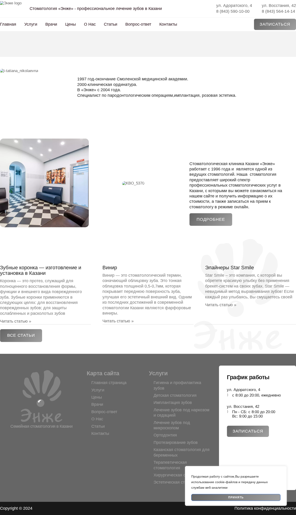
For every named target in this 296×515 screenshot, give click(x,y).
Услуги (30, 24)
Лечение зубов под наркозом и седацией (181, 413)
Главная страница (108, 382)
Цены (70, 24)
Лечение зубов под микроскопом (172, 425)
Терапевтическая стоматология (170, 465)
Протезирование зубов (176, 442)
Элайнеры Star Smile (229, 267)
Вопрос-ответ (138, 24)
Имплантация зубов (173, 402)
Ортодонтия (165, 435)
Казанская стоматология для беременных (182, 452)
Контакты (168, 24)
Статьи (110, 24)
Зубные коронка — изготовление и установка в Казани (40, 270)
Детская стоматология (175, 395)
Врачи (51, 24)
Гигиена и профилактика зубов (177, 385)
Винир (109, 267)
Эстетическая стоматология (180, 482)
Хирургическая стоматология (182, 475)
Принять (236, 497)
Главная (8, 24)
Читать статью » (15, 321)
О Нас (90, 24)
